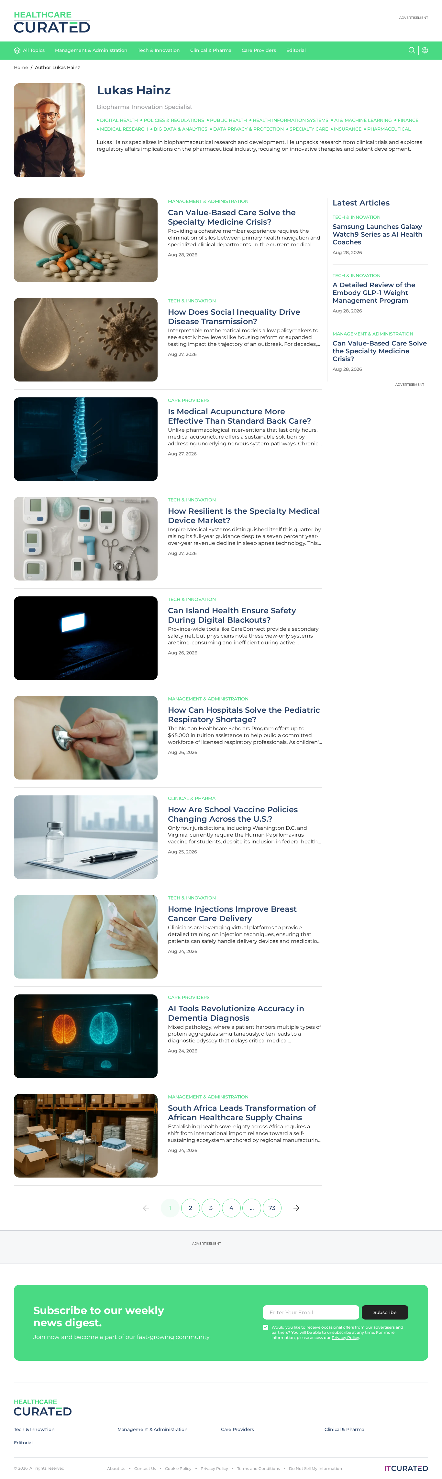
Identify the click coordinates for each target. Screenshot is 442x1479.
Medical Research (124, 129)
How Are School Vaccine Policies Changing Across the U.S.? (233, 814)
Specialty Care (309, 129)
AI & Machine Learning (363, 120)
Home (21, 67)
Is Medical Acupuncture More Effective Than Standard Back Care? (239, 416)
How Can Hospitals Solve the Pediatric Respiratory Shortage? (244, 715)
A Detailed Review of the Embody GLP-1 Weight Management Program (374, 292)
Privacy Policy (214, 1468)
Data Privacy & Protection (248, 129)
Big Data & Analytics (180, 129)
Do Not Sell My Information (315, 1468)
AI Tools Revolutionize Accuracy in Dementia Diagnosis (236, 1013)
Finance (408, 120)
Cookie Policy (178, 1468)
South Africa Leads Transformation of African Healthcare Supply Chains (242, 1113)
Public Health (228, 120)
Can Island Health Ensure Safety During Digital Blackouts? (232, 615)
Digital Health (119, 120)
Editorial (296, 50)
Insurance (347, 129)
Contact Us (145, 1468)
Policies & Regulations (174, 120)
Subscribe (385, 1312)
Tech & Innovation (159, 50)
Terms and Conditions (258, 1468)
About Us (116, 1468)
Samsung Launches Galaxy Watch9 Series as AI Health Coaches (378, 234)
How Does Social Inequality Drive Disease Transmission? (234, 317)
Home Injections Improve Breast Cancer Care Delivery (232, 914)
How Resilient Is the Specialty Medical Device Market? (244, 516)
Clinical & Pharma (210, 50)
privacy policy (345, 1337)
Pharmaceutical (389, 129)
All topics (34, 50)
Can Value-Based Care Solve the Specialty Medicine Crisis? (232, 217)
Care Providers (259, 50)
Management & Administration (91, 50)
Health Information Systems (290, 120)
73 (272, 1208)
